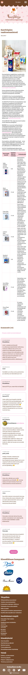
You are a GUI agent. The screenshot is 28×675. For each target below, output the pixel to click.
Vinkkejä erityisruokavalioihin (9, 606)
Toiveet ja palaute (5, 657)
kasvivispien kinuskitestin (9, 87)
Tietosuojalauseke (6, 647)
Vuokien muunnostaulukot (8, 602)
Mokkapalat (4, 626)
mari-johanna (20, 423)
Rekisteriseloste (5, 645)
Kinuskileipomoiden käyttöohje (9, 649)
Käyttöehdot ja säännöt (7, 643)
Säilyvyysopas (5, 608)
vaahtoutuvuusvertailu (14, 118)
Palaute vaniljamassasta (7, 659)
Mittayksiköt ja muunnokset (8, 600)
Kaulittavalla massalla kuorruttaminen (11, 612)
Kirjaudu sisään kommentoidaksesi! (11, 333)
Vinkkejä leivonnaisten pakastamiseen (11, 610)
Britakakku (4, 633)
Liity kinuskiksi (5, 641)
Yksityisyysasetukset (7, 662)
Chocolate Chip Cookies (7, 618)
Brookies (3, 629)
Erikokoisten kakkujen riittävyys (10, 604)
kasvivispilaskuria (6, 132)
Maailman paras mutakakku (8, 622)
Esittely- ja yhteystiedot (7, 655)
